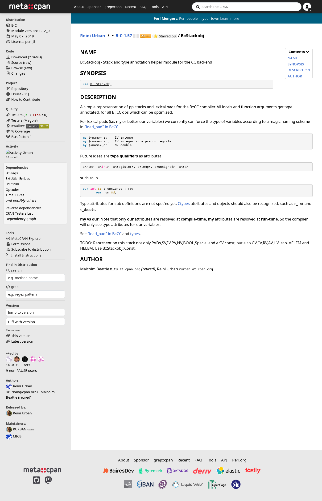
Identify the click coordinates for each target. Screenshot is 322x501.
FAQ (143, 6)
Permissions (20, 244)
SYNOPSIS (296, 64)
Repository (19, 88)
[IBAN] (145, 484)
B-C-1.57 (124, 35)
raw (27, 62)
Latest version (22, 341)
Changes (18, 73)
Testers (17, 114)
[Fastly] (253, 471)
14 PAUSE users (18, 365)
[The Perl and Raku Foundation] (236, 484)
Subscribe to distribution (31, 249)
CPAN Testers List (19, 213)
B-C (14, 25)
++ (145, 36)
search (16, 270)
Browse (17, 68)
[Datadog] (177, 471)
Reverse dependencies (23, 208)
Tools (154, 6)
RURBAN (19, 429)
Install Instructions (26, 255)
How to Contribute (25, 99)
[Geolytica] (128, 484)
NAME (293, 58)
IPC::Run (12, 184)
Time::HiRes (15, 195)
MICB (17, 436)
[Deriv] (202, 471)
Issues (16, 94)
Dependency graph (21, 218)
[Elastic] (228, 471)
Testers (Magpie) (24, 120)
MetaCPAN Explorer (26, 238)
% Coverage (20, 131)
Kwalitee (18, 126)
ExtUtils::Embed (18, 178)
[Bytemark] (150, 471)
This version (20, 335)
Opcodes (13, 189)
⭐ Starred (165, 36)
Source (16, 62)
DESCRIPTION (299, 70)
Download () (26, 57)
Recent (130, 6)
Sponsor (94, 6)
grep (15, 287)
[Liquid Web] (187, 484)
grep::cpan (113, 6)
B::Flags (12, 173)
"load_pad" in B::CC (101, 126)
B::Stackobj (100, 84)
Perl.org (239, 460)
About (79, 6)
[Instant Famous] (163, 484)
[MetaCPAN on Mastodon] (53, 485)
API (165, 6)
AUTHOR (295, 76)
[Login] (307, 7)
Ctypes (184, 203)
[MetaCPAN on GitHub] (36, 485)
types (135, 233)
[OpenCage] (217, 484)
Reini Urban (22, 413)
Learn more (229, 18)
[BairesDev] (118, 471)
